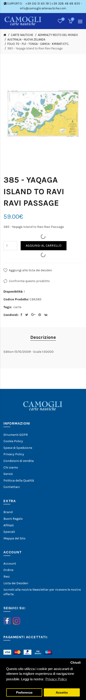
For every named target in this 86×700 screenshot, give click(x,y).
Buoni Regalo (13, 519)
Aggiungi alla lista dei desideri (30, 270)
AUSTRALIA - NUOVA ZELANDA (26, 39)
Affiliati (8, 525)
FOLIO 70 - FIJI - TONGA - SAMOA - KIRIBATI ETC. (38, 44)
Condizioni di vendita (18, 461)
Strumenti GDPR (15, 435)
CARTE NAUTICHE (22, 35)
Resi (6, 577)
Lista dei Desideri (15, 583)
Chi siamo (10, 467)
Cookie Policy (13, 441)
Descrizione (43, 337)
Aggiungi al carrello (43, 246)
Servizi (8, 474)
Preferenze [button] (24, 692)
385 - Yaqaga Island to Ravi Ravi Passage (35, 48)
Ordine (8, 570)
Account (9, 563)
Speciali (9, 532)
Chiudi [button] (75, 662)
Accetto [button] (62, 692)
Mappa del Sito (14, 538)
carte (17, 307)
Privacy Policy (13, 454)
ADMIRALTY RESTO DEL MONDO (58, 35)
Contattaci (11, 487)
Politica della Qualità (18, 480)
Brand (8, 512)
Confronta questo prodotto (29, 281)
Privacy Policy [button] (56, 679)
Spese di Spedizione (17, 448)
